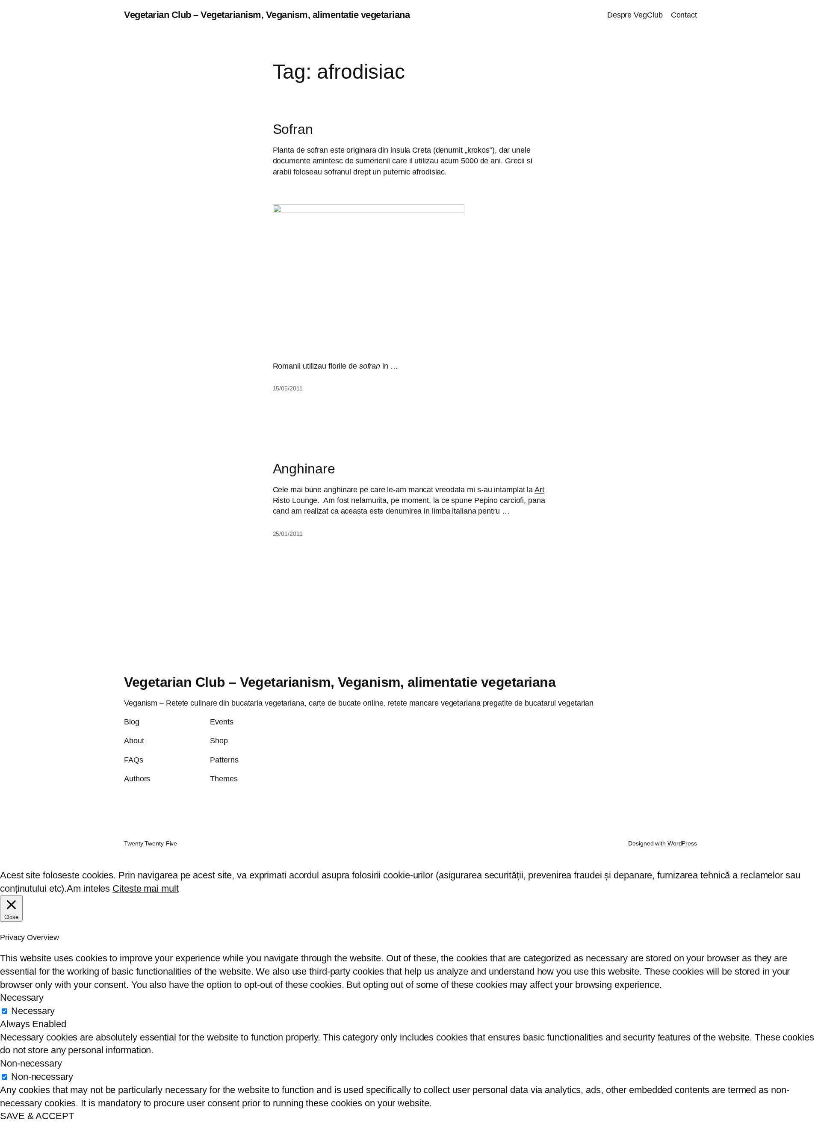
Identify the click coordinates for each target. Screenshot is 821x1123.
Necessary (33, 1010)
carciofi (512, 500)
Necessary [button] (22, 997)
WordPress (682, 843)
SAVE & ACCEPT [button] (37, 1116)
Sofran (293, 129)
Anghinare (304, 468)
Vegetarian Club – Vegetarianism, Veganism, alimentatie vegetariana (267, 14)
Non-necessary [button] (31, 1063)
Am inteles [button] (88, 888)
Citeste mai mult (145, 888)
